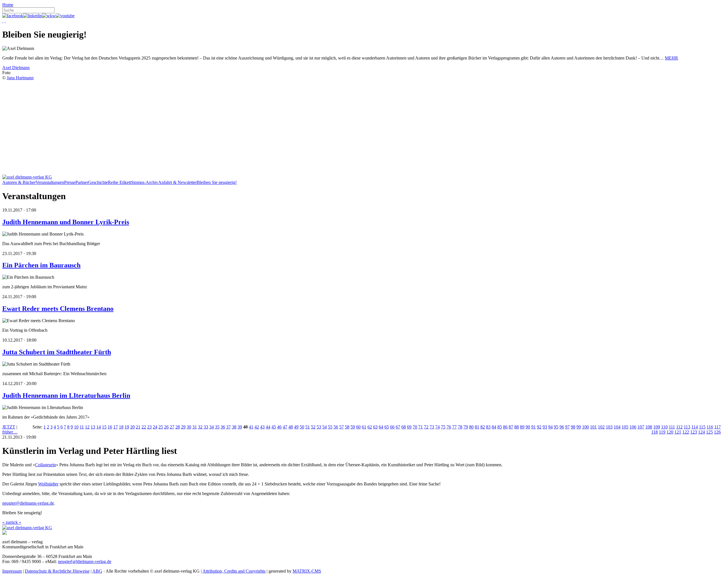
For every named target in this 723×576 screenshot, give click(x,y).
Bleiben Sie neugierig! (217, 182)
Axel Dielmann (16, 67)
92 (539, 427)
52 (313, 427)
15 (104, 427)
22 (143, 427)
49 (296, 427)
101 (593, 427)
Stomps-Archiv (144, 182)
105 (625, 427)
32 (200, 427)
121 (677, 432)
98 (573, 427)
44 (268, 427)
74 (437, 427)
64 (381, 427)
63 (375, 427)
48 (290, 427)
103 (609, 427)
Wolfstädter (48, 484)
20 (132, 427)
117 (717, 427)
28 (177, 427)
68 (403, 427)
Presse (69, 182)
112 (679, 427)
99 (578, 427)
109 (656, 427)
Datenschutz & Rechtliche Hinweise (57, 571)
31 (194, 427)
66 (392, 427)
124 (701, 432)
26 (166, 427)
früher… (10, 432)
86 (505, 427)
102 (601, 427)
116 (710, 427)
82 (482, 427)
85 (499, 427)
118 (654, 432)
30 (189, 427)
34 (211, 427)
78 (460, 427)
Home (7, 4)
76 (449, 427)
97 (567, 427)
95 (556, 427)
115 (702, 427)
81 (477, 427)
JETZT (8, 427)
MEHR (671, 58)
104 (617, 427)
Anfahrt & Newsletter (177, 182)
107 (640, 427)
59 (352, 427)
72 (426, 427)
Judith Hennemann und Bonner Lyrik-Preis (65, 222)
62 (369, 427)
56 (336, 427)
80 (471, 427)
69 (409, 427)
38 (234, 427)
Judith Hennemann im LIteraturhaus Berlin (66, 395)
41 (251, 427)
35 (217, 427)
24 (155, 427)
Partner (81, 182)
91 (533, 427)
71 (420, 427)
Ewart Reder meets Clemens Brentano (58, 308)
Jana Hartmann (20, 77)
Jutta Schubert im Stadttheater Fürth (56, 352)
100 (585, 427)
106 (633, 427)
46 (279, 427)
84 (494, 427)
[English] (5, 20)
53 (319, 427)
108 (648, 427)
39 (240, 427)
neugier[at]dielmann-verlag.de (84, 561)
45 (273, 427)
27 (172, 427)
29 (183, 427)
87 (511, 427)
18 (121, 427)
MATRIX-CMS (307, 571)
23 (149, 427)
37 (228, 427)
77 (454, 427)
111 (672, 427)
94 (550, 427)
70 (415, 427)
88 (516, 427)
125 (709, 432)
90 (528, 427)
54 (324, 427)
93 (545, 427)
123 (693, 432)
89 (522, 427)
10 (76, 427)
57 (341, 427)
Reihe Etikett (119, 182)
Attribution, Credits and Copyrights (233, 571)
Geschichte (98, 182)
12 (87, 427)
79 (465, 427)
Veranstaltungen (50, 182)
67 (398, 427)
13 (93, 427)
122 (685, 432)
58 (347, 427)
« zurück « (11, 522)
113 (687, 427)
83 (488, 427)
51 (307, 427)
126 (717, 432)
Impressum (12, 571)
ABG (97, 571)
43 (262, 427)
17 (115, 427)
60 (358, 427)
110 (664, 427)
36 (223, 427)
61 (364, 427)
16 (110, 427)
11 (82, 427)
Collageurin (45, 464)
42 (256, 427)
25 (160, 427)
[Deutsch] (2, 20)
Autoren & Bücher (19, 182)
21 (138, 427)
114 (694, 427)
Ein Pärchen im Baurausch (41, 265)
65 (386, 427)
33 (206, 427)
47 (285, 427)
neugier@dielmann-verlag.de (28, 503)
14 (98, 427)
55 (330, 427)
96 (561, 427)
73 (432, 427)
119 (662, 432)
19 (127, 427)
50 (302, 427)
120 (670, 432)
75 (443, 427)
